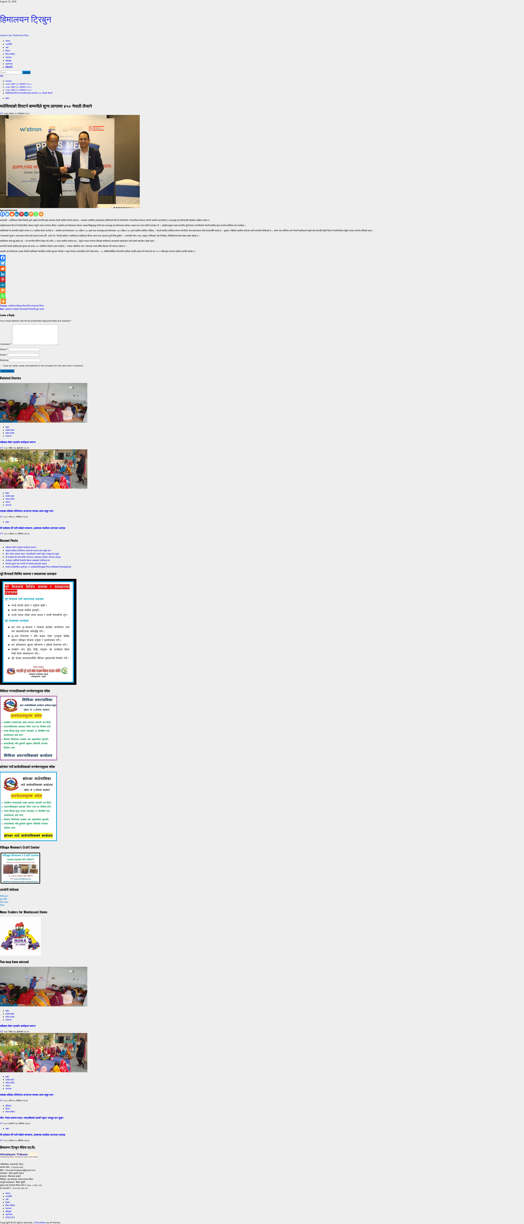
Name (4, 349)
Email (3, 354)
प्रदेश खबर (9, 429)
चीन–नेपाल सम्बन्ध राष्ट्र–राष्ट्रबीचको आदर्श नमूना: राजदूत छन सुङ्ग (32, 553)
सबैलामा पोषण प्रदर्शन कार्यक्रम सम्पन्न (18, 442)
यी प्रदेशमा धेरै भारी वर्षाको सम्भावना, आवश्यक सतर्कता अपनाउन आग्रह (32, 528)
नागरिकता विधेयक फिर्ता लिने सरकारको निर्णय (22, 305)
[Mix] (31, 214)
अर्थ (6, 47)
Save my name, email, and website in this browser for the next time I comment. (43, 365)
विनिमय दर (4, 896)
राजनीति (8, 44)
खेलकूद (8, 60)
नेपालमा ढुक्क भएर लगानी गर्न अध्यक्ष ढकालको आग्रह (26, 563)
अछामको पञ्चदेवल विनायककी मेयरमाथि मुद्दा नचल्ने (22, 309)
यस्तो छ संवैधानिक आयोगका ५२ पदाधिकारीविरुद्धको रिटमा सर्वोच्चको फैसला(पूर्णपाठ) (38, 566)
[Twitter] (7, 214)
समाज (7, 40)
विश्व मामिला (10, 53)
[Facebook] (2, 214)
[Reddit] (12, 214)
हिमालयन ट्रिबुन (25, 18)
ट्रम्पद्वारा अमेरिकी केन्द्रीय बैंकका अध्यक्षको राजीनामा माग (27, 560)
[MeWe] (26, 214)
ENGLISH (8, 67)
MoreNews (40, 1222)
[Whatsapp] (35, 214)
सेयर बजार (4, 902)
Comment (6, 344)
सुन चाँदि (3, 899)
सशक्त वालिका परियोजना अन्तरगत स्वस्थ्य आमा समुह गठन (26, 511)
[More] (41, 214)
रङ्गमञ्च (8, 63)
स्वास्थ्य (8, 57)
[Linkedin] (16, 214)
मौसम (2, 905)
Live (1, 75)
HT (2, 113)
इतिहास (8, 1105)
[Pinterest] (21, 214)
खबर (7, 98)
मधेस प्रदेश (9, 432)
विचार (7, 50)
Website (4, 360)
